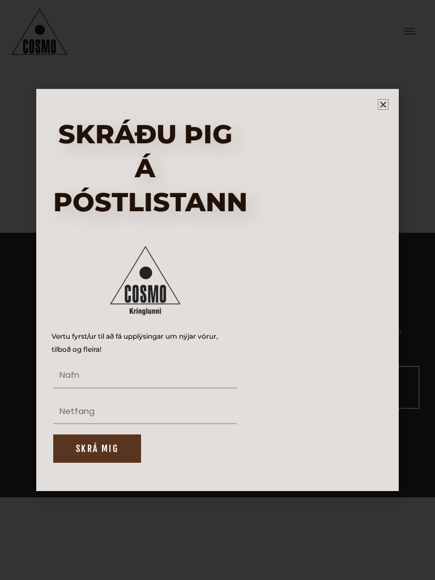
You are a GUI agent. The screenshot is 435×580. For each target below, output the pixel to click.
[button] (383, 104)
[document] (217, 290)
